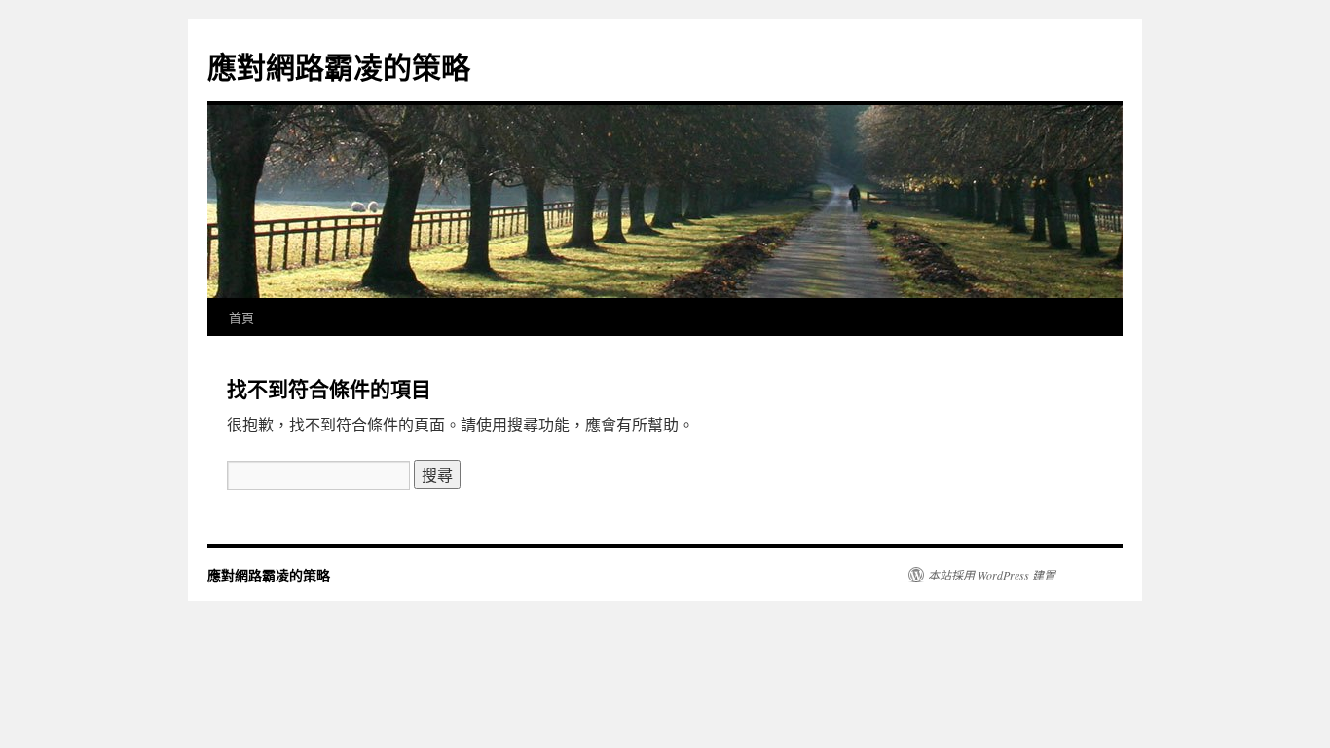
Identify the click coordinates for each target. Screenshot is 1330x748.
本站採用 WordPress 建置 (991, 574)
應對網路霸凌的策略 (338, 66)
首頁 (241, 317)
